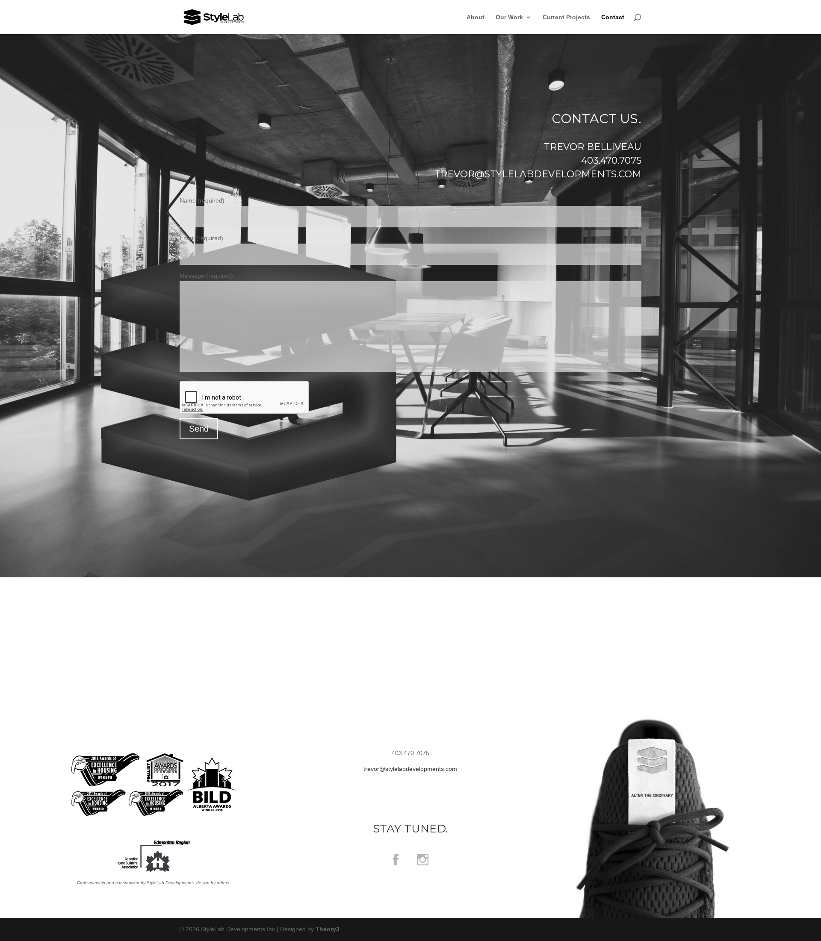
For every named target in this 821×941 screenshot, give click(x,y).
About (475, 17)
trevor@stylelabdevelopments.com (537, 174)
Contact (612, 17)
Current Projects (566, 17)
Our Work (509, 17)
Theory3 (328, 929)
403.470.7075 (611, 160)
